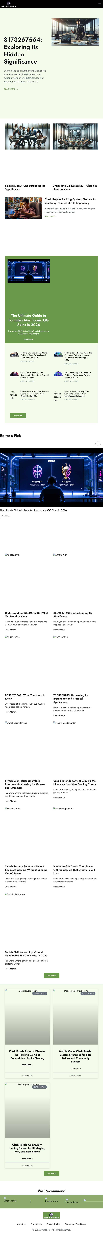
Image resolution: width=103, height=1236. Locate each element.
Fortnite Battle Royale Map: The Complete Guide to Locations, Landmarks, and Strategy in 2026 (78, 356)
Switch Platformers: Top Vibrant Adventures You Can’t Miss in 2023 (26, 953)
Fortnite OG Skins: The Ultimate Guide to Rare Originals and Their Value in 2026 (34, 355)
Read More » (28, 339)
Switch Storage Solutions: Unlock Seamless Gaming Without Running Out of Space (26, 870)
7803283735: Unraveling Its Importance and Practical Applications (70, 698)
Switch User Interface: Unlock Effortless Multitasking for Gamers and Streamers (25, 784)
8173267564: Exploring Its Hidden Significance (23, 50)
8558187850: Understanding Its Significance (25, 187)
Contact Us (36, 1224)
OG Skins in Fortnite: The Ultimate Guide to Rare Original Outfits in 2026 (34, 375)
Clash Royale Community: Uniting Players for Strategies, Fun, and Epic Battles (27, 1148)
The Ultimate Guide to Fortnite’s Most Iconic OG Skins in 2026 (29, 320)
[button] (100, 4)
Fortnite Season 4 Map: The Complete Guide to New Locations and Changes (76, 394)
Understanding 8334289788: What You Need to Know (26, 614)
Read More (6, 516)
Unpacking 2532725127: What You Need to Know (75, 187)
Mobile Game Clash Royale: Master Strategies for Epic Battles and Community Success (75, 1056)
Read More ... (11, 89)
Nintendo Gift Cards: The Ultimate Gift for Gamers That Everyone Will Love (74, 870)
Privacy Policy (53, 1224)
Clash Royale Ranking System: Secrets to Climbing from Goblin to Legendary (70, 201)
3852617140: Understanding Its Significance (72, 614)
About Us (21, 1224)
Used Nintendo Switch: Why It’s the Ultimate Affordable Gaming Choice (74, 782)
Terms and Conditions (75, 1224)
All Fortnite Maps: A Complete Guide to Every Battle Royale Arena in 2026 (77, 375)
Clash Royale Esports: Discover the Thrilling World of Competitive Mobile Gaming (27, 1054)
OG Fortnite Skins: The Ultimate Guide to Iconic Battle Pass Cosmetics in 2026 (34, 394)
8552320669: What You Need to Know (25, 696)
